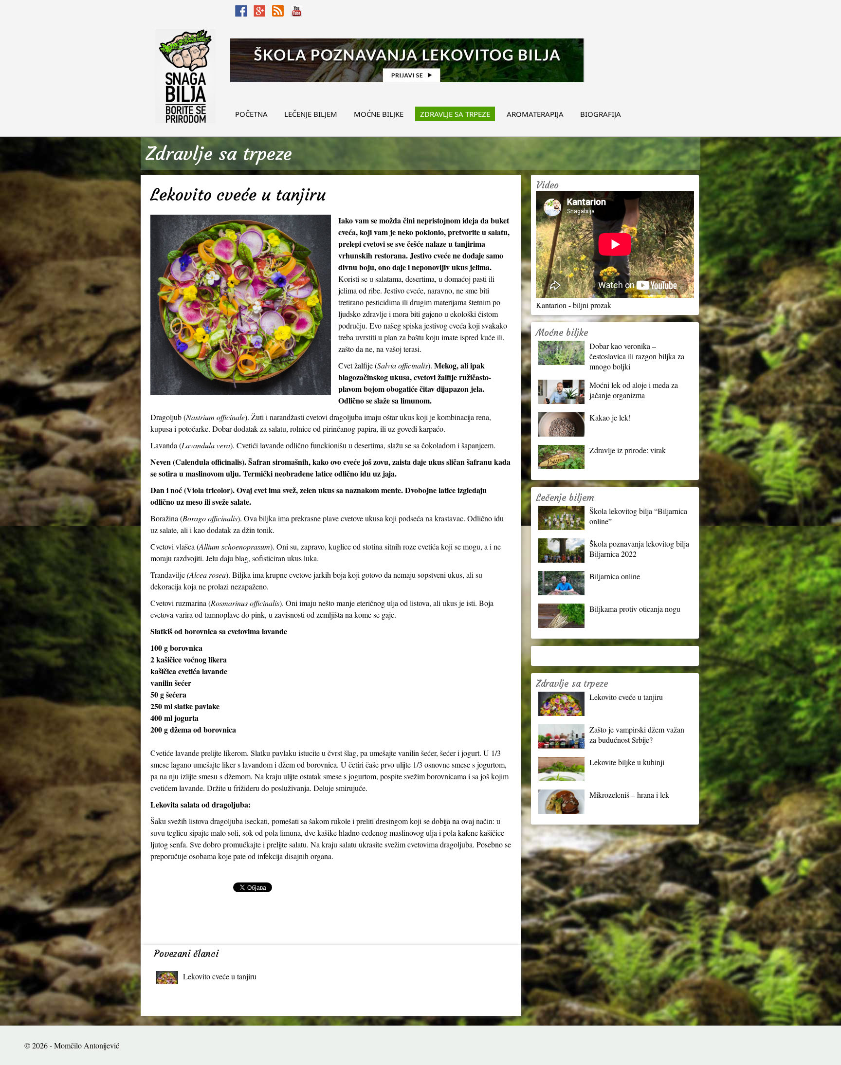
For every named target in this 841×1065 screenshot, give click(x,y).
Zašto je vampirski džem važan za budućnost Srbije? (636, 734)
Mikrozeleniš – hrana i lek (629, 795)
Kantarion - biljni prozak (573, 305)
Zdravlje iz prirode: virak (627, 450)
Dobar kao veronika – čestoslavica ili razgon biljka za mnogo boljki (636, 356)
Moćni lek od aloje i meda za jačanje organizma (633, 390)
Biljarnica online (614, 576)
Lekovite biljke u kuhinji (626, 762)
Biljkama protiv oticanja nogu (634, 609)
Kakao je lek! (610, 417)
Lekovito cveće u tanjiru (219, 976)
